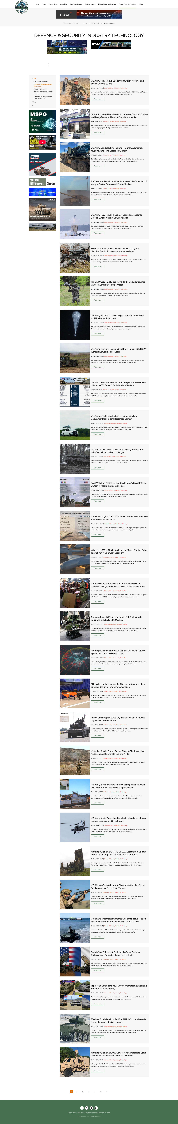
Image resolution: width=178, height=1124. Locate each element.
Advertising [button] (63, 4)
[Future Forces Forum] (67, 50)
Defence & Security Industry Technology (43, 85)
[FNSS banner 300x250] (42, 209)
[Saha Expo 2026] (67, 43)
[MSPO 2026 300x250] (42, 121)
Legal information (95, 1116)
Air (33, 105)
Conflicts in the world (41, 81)
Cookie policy (82, 1116)
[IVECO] (111, 44)
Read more (97, 99)
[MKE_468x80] (67, 57)
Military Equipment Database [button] (107, 4)
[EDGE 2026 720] (89, 14)
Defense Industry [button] (90, 4)
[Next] (106, 1091)
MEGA (141, 4)
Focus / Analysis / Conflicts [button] (127, 4)
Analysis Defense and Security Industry (43, 93)
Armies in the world (40, 89)
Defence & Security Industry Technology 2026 (43, 97)
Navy (34, 102)
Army (34, 78)
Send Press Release (76, 4)
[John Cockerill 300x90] (42, 226)
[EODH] (42, 164)
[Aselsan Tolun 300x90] (42, 192)
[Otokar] (42, 182)
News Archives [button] (52, 4)
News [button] (44, 4)
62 (100, 1091)
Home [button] (37, 4)
